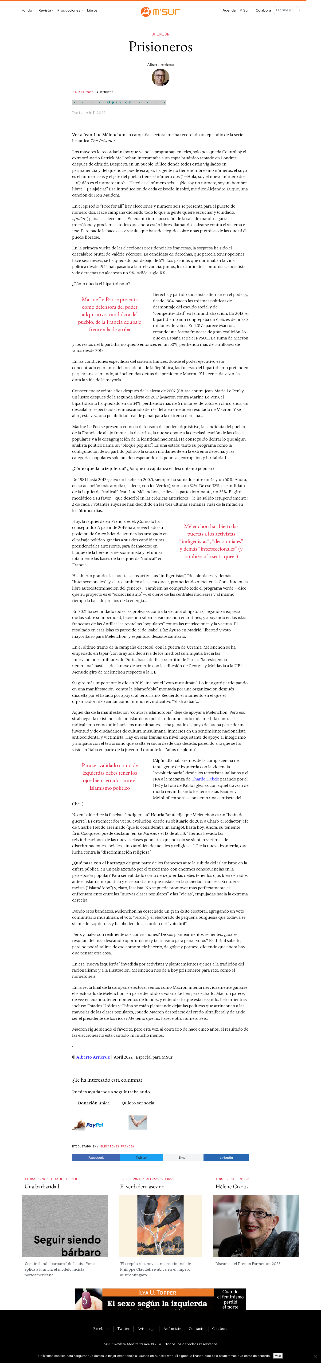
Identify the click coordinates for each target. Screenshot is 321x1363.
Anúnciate (172, 1328)
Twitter (141, 1158)
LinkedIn (226, 1158)
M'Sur (244, 10)
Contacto (196, 1328)
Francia (127, 1146)
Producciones (68, 10)
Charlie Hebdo (205, 779)
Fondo (26, 10)
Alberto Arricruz (160, 64)
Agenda (229, 10)
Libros (92, 10)
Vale (278, 1356)
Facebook (96, 1158)
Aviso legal (146, 1328)
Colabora (263, 10)
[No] (315, 1356)
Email (183, 1158)
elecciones (109, 1146)
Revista (45, 10)
